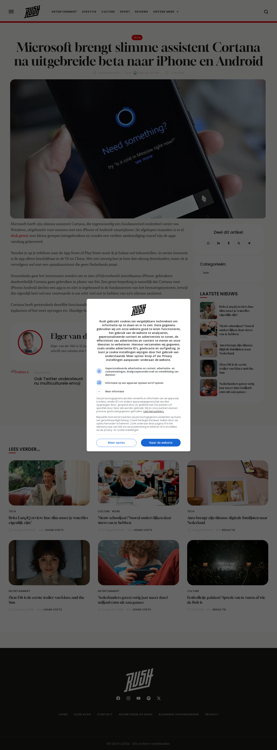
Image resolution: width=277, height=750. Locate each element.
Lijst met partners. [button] (153, 411)
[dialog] (138, 375)
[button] (138, 391)
